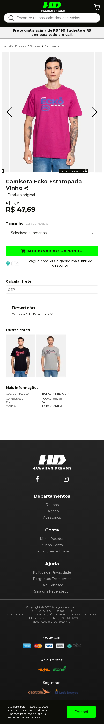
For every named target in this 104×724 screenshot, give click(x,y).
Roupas (52, 505)
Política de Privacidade (52, 572)
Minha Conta (52, 545)
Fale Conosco (52, 585)
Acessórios (52, 517)
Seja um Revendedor (52, 591)
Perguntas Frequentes (52, 579)
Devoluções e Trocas (52, 551)
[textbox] (55, 18)
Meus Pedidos (52, 539)
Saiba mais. (33, 717)
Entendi (81, 712)
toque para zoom (72, 171)
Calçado (52, 511)
